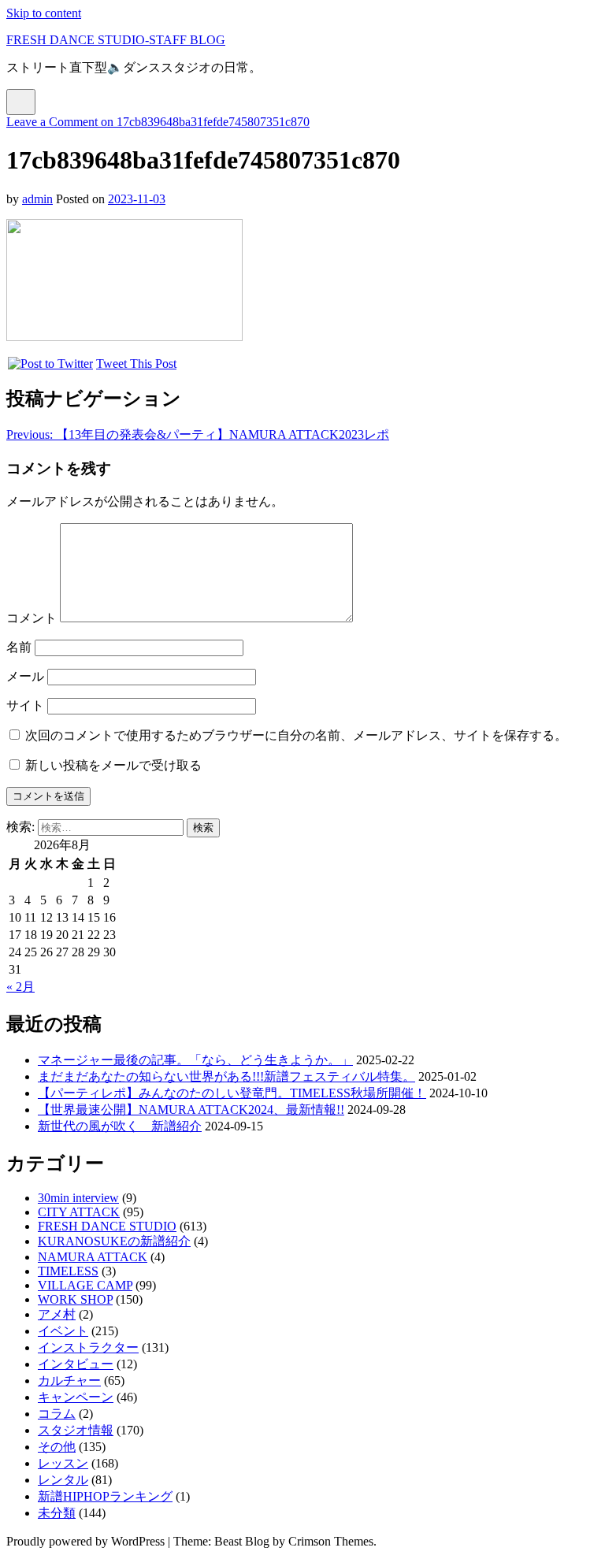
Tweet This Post (136, 363)
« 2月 (20, 986)
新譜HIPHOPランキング (105, 1496)
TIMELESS (68, 1271)
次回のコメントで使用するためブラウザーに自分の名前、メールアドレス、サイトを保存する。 (296, 735)
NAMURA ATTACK (92, 1257)
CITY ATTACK (79, 1212)
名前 (19, 647)
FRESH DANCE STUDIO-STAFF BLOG (115, 39)
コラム (57, 1413)
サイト (25, 705)
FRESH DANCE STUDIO (107, 1226)
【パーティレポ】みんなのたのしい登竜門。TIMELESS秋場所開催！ (232, 1093)
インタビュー (75, 1364)
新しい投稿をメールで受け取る (113, 765)
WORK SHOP (75, 1299)
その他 (57, 1446)
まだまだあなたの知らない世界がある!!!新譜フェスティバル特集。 (226, 1076)
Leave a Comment (158, 121)
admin (37, 199)
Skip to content (43, 13)
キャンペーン (75, 1397)
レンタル (63, 1479)
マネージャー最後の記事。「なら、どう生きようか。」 (195, 1060)
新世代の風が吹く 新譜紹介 (120, 1126)
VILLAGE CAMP (85, 1285)
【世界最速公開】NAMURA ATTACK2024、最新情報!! (191, 1109)
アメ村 (57, 1314)
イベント (63, 1331)
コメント (31, 618)
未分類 (57, 1513)
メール (25, 676)
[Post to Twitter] (49, 363)
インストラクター (88, 1347)
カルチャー (69, 1380)
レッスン (63, 1463)
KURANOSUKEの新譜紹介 (114, 1241)
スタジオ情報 (75, 1430)
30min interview (78, 1197)
